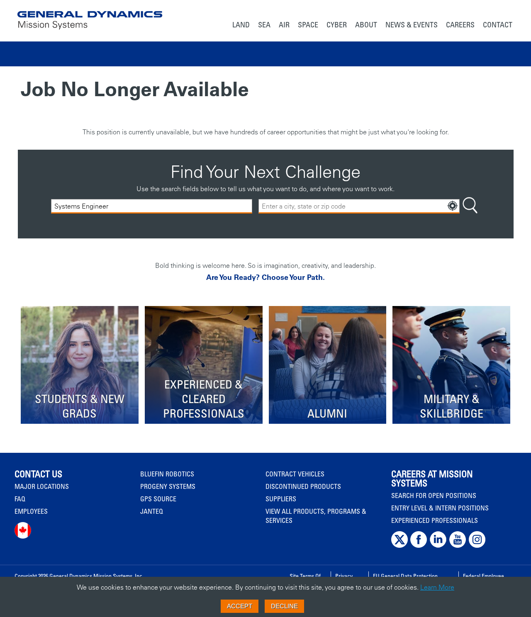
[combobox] (359, 206)
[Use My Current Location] (452, 206)
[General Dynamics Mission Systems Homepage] (90, 16)
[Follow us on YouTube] (457, 545)
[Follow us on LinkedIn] (438, 545)
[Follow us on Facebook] (418, 545)
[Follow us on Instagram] (477, 545)
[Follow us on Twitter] (399, 545)
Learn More (437, 587)
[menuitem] (241, 25)
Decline (284, 606)
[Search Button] (470, 206)
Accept (239, 606)
